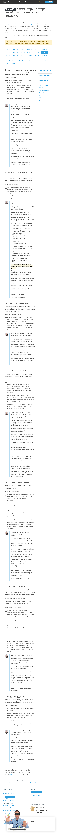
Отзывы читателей (36, 791)
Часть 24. (29, 52)
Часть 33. (8, 49)
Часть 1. (14, 63)
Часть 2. (8, 63)
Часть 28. (44, 49)
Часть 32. (15, 49)
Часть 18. (29, 55)
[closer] (53, 819)
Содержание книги (10, 791)
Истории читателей (36, 795)
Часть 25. (22, 52)
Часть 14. (15, 58)
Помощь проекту (14, 774)
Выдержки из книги (10, 793)
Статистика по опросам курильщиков (41, 797)
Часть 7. (21, 61)
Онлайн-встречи (9, 808)
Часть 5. (34, 61)
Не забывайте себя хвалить (44, 91)
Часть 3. (47, 61)
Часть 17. (37, 55)
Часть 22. (44, 52)
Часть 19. (22, 55)
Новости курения (9, 805)
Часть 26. (15, 52)
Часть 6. (27, 61)
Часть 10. (44, 58)
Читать (49, 2)
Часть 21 (7, 783)
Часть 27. (8, 52)
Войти (42, 2)
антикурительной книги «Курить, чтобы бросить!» (21, 24)
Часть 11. (37, 58)
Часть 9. (8, 61)
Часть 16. (44, 55)
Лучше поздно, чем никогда (44, 96)
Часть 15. (8, 58)
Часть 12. (29, 58)
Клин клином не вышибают (43, 81)
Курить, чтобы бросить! (17, 2)
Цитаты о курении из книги (12, 795)
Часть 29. (37, 49)
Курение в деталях (10, 807)
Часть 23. (37, 52)
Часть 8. (14, 61)
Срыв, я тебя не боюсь (43, 86)
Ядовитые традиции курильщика (45, 71)
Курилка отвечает (10, 800)
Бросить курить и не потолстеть (45, 76)
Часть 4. (41, 61)
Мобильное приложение (12, 798)
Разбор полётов (35, 793)
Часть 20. (15, 55)
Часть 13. (22, 58)
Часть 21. (8, 55)
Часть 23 (32, 783)
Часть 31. (22, 49)
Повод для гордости (44, 101)
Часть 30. (29, 49)
